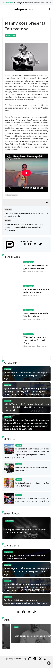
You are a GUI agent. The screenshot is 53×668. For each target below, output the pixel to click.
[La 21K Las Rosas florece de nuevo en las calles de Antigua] (9, 483)
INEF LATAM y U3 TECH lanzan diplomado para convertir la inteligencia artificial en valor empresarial (26, 407)
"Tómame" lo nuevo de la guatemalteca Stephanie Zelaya (34, 340)
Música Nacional (10, 36)
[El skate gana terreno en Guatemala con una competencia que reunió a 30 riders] (9, 498)
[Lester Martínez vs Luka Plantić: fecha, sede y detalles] (9, 467)
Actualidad (7, 2)
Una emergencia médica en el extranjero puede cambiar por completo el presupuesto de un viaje (26, 375)
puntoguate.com (25, 241)
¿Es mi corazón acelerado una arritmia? (23, 635)
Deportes (18, 445)
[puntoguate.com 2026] (16, 658)
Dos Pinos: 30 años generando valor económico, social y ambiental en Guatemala (25, 601)
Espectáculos (9, 521)
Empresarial (8, 597)
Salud (7, 627)
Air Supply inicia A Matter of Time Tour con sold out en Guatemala (25, 531)
